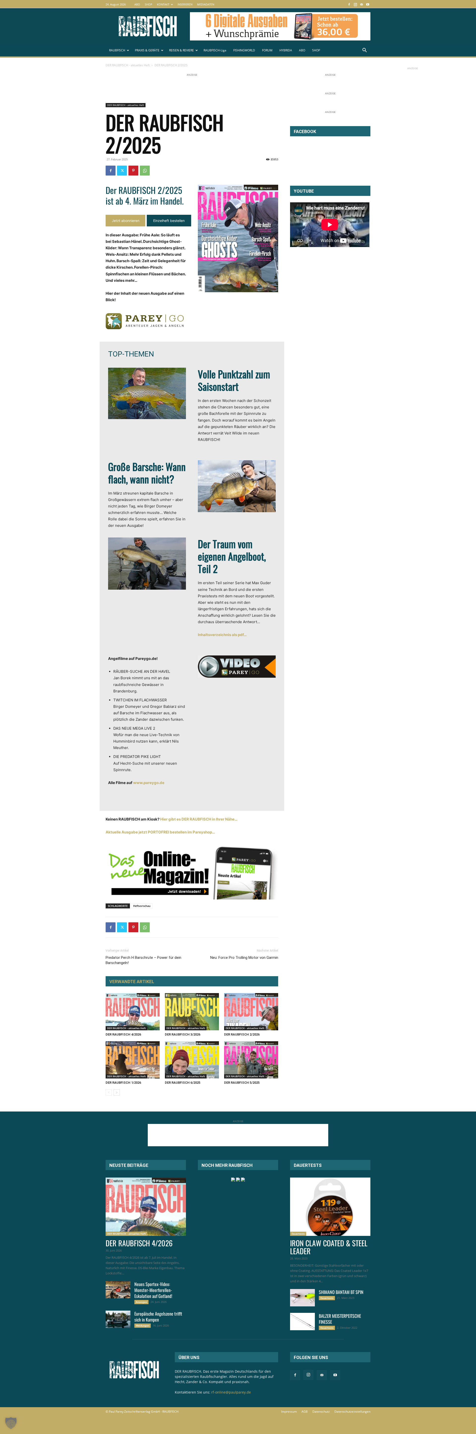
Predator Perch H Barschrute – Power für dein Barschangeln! (143, 960)
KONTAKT (163, 4)
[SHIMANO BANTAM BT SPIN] (302, 1297)
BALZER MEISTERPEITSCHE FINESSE (340, 1319)
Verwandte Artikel (131, 981)
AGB (304, 1411)
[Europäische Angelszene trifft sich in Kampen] (118, 1319)
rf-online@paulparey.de (231, 1392)
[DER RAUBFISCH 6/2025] (192, 1059)
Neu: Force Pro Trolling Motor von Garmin (244, 957)
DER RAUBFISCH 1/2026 (123, 1082)
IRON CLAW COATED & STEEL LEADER (328, 1246)
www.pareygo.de (148, 782)
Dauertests (298, 1233)
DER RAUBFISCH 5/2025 (242, 1082)
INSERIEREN (185, 4)
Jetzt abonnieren (125, 220)
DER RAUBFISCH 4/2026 (123, 1034)
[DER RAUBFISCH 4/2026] (133, 1011)
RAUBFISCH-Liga (215, 50)
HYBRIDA (285, 50)
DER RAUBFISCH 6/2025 (182, 1082)
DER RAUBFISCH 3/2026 (182, 1034)
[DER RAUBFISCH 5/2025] (251, 1059)
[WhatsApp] (145, 171)
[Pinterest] (133, 171)
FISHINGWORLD (244, 50)
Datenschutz (321, 1411)
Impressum (289, 1411)
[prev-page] (109, 1092)
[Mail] (361, 4)
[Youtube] (367, 4)
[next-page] (117, 1092)
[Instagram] (355, 4)
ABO (137, 4)
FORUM (267, 50)
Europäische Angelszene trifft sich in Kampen (158, 1316)
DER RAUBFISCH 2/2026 (242, 1034)
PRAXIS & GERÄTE (147, 50)
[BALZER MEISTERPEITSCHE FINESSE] (302, 1321)
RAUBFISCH (117, 50)
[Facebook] (349, 4)
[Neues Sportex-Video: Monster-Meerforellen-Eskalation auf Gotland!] (118, 1289)
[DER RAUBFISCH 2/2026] (251, 1011)
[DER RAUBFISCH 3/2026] (192, 1011)
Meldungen (142, 1325)
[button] (364, 50)
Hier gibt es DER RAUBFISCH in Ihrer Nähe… (199, 819)
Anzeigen (141, 1302)
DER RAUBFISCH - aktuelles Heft (128, 65)
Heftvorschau (141, 906)
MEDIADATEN (205, 4)
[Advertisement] (196, 88)
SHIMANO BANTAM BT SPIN (341, 1292)
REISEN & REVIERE (181, 50)
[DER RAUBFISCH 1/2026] (133, 1059)
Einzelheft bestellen (169, 220)
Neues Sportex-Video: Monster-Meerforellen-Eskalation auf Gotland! (153, 1290)
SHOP (148, 4)
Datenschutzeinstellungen (352, 1411)
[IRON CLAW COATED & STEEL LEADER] (330, 1207)
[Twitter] (122, 171)
